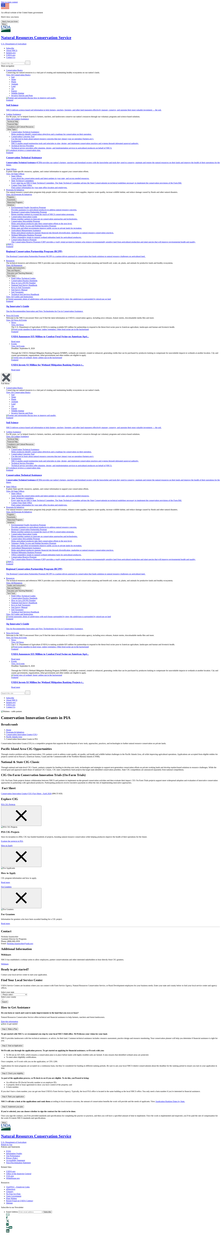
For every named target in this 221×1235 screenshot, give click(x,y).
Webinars (5, 964)
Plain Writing (11, 1198)
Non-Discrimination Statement (18, 1163)
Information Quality (14, 1153)
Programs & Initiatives (15, 190)
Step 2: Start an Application (12, 1046)
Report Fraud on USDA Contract (19, 1201)
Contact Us (10, 57)
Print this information (9, 1021)
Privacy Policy (12, 1158)
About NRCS (11, 50)
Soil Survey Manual (19, 290)
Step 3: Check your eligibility (12, 1073)
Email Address (12, 1212)
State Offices (11, 169)
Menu (4, 24)
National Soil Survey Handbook (24, 285)
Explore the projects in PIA (12, 841)
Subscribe (10, 48)
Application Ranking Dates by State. (170, 1101)
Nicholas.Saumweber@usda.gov (20, 943)
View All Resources (14, 265)
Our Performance (13, 1156)
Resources (10, 261)
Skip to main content (9, 2)
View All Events (18, 346)
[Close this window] (21, 816)
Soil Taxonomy (17, 292)
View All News (17, 325)
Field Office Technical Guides (23, 278)
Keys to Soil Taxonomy (20, 287)
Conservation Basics (14, 70)
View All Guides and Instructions (19, 297)
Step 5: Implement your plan (12, 1107)
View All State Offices (15, 174)
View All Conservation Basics (18, 75)
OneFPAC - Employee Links (18, 1187)
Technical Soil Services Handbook (25, 294)
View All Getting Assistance (17, 119)
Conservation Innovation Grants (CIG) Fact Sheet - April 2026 (26, 793)
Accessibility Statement (15, 1160)
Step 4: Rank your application (13, 1097)
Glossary (9, 1191)
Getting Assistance (13, 114)
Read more (5, 882)
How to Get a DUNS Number (23, 283)
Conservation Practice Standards (24, 281)
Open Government (13, 1196)
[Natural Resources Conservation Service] (110, 29)
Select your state (7, 992)
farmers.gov (11, 53)
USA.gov (10, 1176)
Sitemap (9, 1203)
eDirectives (10, 1189)
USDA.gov (10, 55)
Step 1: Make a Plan (9, 1029)
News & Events (12, 315)
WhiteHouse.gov (13, 1178)
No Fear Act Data (13, 1194)
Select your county (8, 997)
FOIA (8, 1151)
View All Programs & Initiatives (19, 194)
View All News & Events (16, 320)
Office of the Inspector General (18, 1174)
